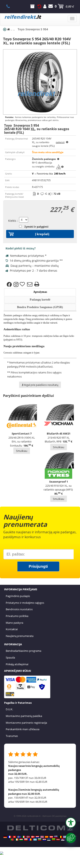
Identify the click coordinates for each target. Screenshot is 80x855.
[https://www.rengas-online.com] (65, 837)
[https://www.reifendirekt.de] (5, 837)
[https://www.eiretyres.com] (16, 840)
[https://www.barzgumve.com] (39, 840)
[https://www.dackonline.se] (19, 837)
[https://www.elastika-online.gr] (35, 840)
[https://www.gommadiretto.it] (23, 837)
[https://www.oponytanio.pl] (25, 840)
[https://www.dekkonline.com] (28, 837)
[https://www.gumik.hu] (21, 840)
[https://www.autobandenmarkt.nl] (37, 837)
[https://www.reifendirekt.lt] (53, 840)
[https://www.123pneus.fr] (9, 837)
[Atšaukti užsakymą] (39, 6)
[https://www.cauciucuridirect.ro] (30, 840)
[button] (71, 823)
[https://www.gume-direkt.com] (55, 837)
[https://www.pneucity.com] (12, 840)
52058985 (10, 6)
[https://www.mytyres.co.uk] (42, 837)
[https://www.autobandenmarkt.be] (60, 837)
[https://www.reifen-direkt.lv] (58, 840)
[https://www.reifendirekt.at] (51, 837)
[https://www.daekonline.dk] (32, 837)
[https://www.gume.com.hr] (44, 840)
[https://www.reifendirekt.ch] (14, 837)
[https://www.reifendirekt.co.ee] (48, 840)
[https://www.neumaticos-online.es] (46, 837)
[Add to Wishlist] (23, 284)
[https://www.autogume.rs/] (62, 840)
